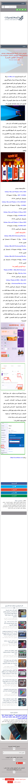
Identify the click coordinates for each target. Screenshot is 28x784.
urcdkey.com (11, 76)
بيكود (9, 782)
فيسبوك (13, 483)
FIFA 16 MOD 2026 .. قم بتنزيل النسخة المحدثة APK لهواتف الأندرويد (10, 623)
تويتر (13, 486)
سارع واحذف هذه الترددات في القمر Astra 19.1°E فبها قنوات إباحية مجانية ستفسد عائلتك (9, 681)
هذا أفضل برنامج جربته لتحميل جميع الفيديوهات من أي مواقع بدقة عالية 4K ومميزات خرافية (9, 671)
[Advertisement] (14, 31)
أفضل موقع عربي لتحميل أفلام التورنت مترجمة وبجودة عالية (10, 652)
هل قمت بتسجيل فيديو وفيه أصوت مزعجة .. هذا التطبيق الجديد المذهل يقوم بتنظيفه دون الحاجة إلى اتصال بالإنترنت (14, 717)
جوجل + (13, 489)
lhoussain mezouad (13, 59)
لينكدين (13, 492)
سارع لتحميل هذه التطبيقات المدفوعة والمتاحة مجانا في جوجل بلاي (10, 691)
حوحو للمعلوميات (9, 779)
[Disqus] (14, 537)
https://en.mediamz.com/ (16, 457)
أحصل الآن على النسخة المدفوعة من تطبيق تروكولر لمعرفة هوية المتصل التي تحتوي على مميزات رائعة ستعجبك (10, 613)
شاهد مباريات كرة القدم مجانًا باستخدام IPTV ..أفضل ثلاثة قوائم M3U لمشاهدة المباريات (9, 700)
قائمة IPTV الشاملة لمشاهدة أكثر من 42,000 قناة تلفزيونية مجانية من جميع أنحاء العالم (9, 633)
